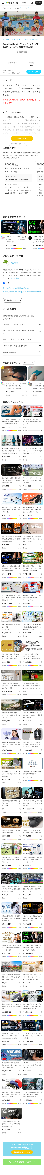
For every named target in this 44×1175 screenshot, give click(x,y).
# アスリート (17, 39)
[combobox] (29, 363)
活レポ (18, 8)
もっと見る (22, 138)
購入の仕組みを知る (17, 144)
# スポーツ (6, 39)
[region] (22, 232)
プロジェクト (6, 8)
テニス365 (14, 263)
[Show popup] (32, 2)
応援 (26, 8)
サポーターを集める (34, 72)
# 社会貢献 (34, 39)
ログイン (38, 3)
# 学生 (25, 39)
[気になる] (25, 245)
